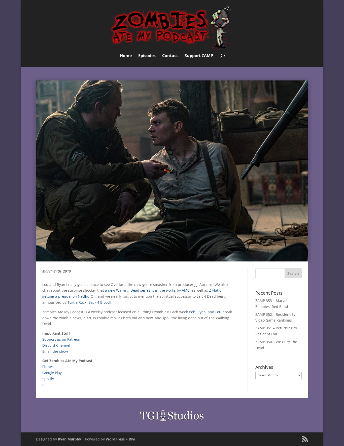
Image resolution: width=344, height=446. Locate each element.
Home (126, 56)
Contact (170, 56)
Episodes (147, 56)
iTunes (48, 366)
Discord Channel (56, 345)
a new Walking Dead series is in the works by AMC (147, 290)
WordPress (115, 439)
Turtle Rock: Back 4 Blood (88, 302)
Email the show (55, 351)
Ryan (201, 311)
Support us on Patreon (61, 339)
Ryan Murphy (69, 439)
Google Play (52, 372)
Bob (192, 311)
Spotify (48, 378)
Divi (132, 439)
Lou (218, 311)
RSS (45, 384)
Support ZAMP (199, 56)
